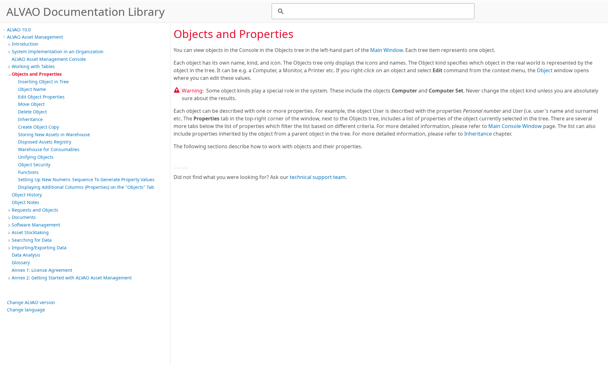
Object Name (32, 89)
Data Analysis (26, 255)
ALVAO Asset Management (35, 37)
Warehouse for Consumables (48, 149)
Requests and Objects (35, 210)
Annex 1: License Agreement (42, 270)
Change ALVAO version (31, 302)
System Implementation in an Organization (58, 51)
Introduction (25, 44)
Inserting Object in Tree (43, 82)
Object (545, 70)
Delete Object (32, 112)
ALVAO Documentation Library (85, 11)
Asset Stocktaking (30, 232)
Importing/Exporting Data (39, 248)
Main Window (386, 50)
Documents (24, 217)
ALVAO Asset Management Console (49, 59)
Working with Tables (33, 66)
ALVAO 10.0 (19, 30)
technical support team (317, 177)
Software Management (36, 225)
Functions (28, 172)
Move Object (31, 104)
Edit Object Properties (41, 97)
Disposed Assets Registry (44, 142)
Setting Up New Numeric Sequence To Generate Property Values (86, 179)
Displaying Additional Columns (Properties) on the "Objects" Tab (86, 187)
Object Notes (25, 202)
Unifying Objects (36, 157)
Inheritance (30, 119)
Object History (27, 195)
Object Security (34, 165)
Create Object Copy (38, 127)
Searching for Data (32, 240)
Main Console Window (515, 126)
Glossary (21, 262)
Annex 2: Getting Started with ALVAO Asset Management (72, 278)
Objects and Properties (37, 74)
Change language (26, 310)
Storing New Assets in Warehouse (54, 134)
